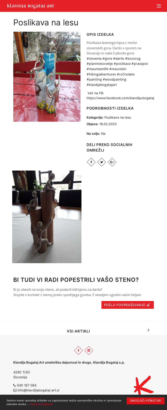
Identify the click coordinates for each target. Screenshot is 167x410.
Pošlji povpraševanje (125, 305)
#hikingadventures (101, 74)
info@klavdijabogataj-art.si (38, 390)
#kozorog (133, 58)
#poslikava (122, 63)
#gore (107, 58)
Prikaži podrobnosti (41, 404)
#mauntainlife (97, 69)
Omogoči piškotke (145, 400)
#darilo (118, 58)
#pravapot (139, 63)
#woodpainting (114, 79)
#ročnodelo (126, 74)
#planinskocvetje (100, 63)
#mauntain (117, 69)
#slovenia (94, 58)
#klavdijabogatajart (102, 84)
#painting (94, 79)
